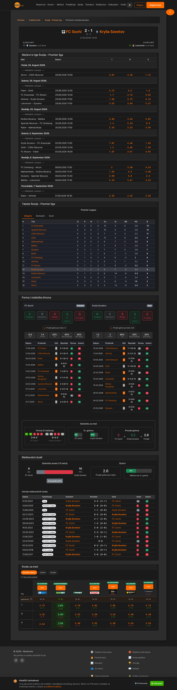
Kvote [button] (50, 4)
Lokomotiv (36, 277)
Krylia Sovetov (37, 269)
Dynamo (35, 250)
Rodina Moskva (38, 273)
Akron (34, 285)
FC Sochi (28, 305)
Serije (80, 4)
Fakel (33, 281)
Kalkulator (113, 4)
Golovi (42, 572)
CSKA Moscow (37, 234)
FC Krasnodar (37, 226)
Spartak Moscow (38, 230)
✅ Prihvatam (156, 683)
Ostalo (53, 572)
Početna (20, 20)
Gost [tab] (51, 216)
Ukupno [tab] (28, 216)
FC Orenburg (36, 257)
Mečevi (60, 4)
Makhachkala (37, 241)
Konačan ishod (29, 572)
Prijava (140, 5)
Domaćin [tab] (40, 216)
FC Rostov (35, 265)
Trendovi (89, 4)
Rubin (33, 253)
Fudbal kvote (34, 20)
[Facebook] (16, 660)
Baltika (34, 245)
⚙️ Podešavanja (141, 683)
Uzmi (42, 588)
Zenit (33, 238)
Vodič (123, 4)
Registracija (155, 5)
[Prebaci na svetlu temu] (129, 5)
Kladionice (101, 4)
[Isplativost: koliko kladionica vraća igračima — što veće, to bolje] (31, 599)
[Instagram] (22, 660)
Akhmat (34, 261)
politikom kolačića (53, 686)
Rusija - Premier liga (53, 20)
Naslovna (40, 4)
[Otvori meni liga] (170, 12)
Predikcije (71, 4)
